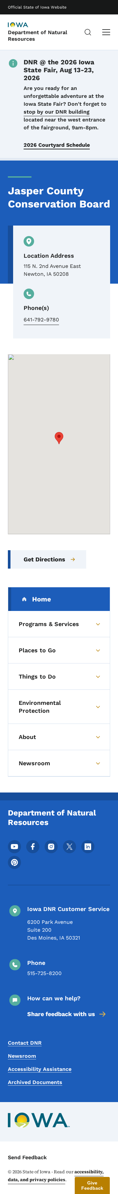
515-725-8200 (44, 973)
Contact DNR (25, 1043)
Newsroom (22, 1056)
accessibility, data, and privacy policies (56, 1175)
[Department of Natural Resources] (24, 25)
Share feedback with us (61, 1013)
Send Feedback (27, 1157)
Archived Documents (35, 1082)
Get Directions (44, 559)
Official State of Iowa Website (37, 7)
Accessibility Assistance (39, 1069)
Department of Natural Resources (37, 35)
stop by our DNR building (56, 112)
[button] (59, 438)
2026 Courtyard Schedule (57, 145)
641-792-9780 (41, 319)
